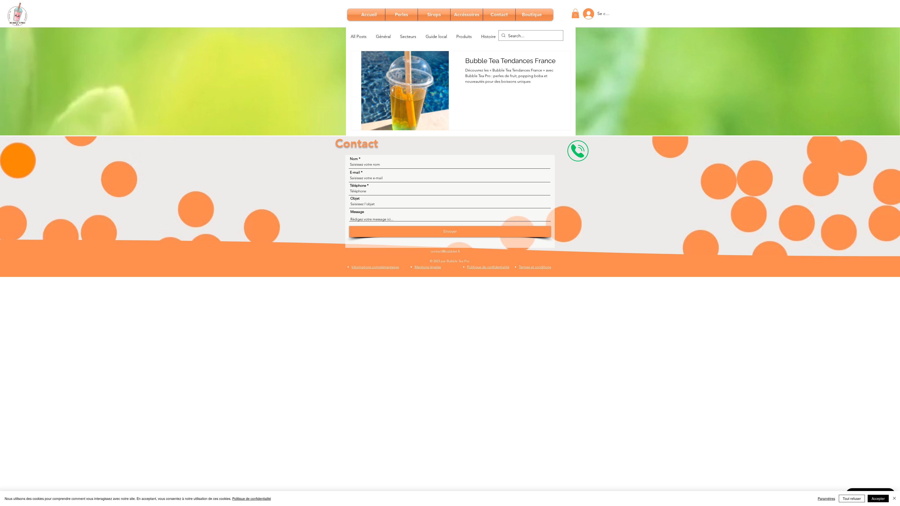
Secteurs (408, 36)
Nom (354, 158)
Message (357, 211)
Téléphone (358, 185)
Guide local (436, 36)
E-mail (355, 172)
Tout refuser (852, 498)
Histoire (488, 36)
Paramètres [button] (826, 498)
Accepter (878, 498)
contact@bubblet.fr (445, 251)
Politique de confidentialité (251, 498)
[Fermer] (894, 498)
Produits (464, 36)
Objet (355, 198)
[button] (575, 13)
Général (383, 36)
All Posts (359, 36)
